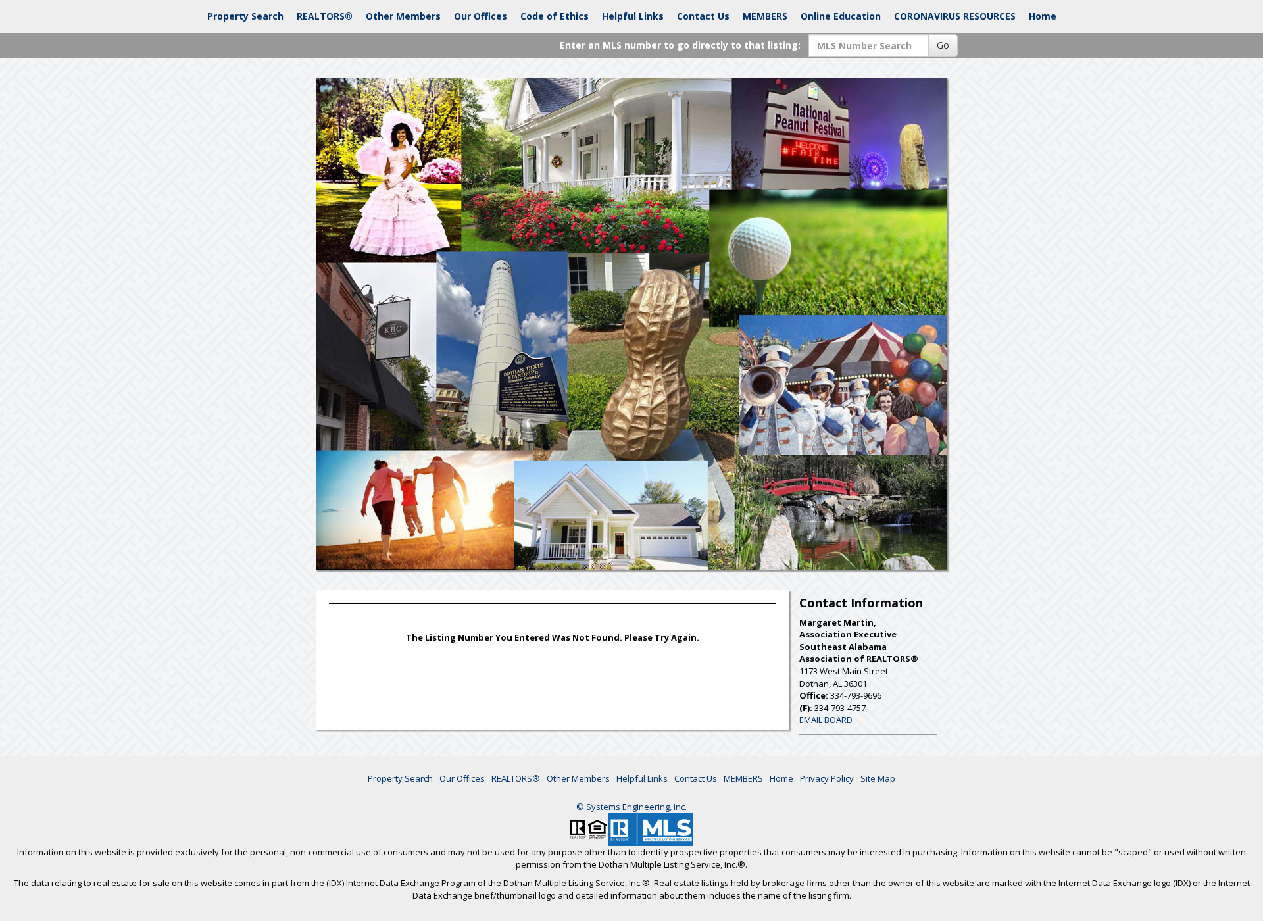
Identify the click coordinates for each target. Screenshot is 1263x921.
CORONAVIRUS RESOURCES (955, 16)
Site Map (877, 778)
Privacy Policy (827, 778)
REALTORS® (325, 16)
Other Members (403, 16)
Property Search (245, 16)
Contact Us (703, 16)
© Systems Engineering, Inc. (631, 806)
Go (943, 45)
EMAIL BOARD (826, 720)
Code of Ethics (554, 16)
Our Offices (480, 16)
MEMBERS (765, 16)
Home (1042, 16)
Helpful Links (633, 16)
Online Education (841, 16)
